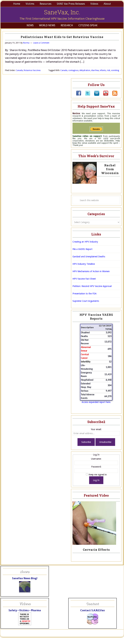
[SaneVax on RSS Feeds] (112, 95)
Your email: (96, 429)
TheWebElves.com (66, 633)
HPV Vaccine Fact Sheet (84, 278)
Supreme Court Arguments (85, 301)
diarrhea (95, 70)
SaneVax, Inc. (62, 12)
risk (108, 70)
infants (103, 70)
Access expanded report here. (96, 402)
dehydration (84, 70)
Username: (96, 458)
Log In (96, 480)
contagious (73, 70)
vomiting (115, 70)
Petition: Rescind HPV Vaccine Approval (92, 286)
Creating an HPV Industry (85, 241)
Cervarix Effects (96, 550)
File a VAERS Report (82, 249)
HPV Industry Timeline (83, 264)
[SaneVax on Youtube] (103, 95)
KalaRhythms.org (92, 633)
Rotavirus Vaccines (32, 70)
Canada (19, 70)
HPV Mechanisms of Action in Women (91, 271)
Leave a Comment (41, 43)
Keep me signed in (98, 474)
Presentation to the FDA (84, 293)
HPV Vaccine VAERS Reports (96, 316)
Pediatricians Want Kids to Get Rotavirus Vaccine (62, 37)
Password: (96, 466)
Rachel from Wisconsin (110, 169)
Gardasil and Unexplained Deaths (88, 256)
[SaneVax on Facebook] (78, 95)
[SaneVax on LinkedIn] (94, 95)
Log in (106, 633)
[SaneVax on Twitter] (85, 95)
